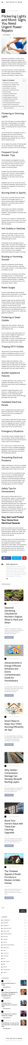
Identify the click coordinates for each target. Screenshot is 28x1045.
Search (2, 907)
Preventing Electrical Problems (12, 102)
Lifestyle (6, 953)
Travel (5, 972)
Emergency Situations (9, 100)
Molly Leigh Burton (7, 34)
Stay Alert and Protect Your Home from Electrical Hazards (14, 107)
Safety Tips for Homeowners (11, 104)
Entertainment (7, 933)
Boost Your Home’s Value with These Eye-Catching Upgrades (13, 826)
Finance (5, 939)
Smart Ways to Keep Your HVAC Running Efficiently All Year (13, 725)
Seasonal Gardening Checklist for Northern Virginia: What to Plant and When (13, 615)
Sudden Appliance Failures (10, 97)
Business (5, 922)
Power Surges (7, 91)
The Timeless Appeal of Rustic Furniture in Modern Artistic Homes (12, 877)
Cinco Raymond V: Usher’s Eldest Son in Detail (8, 1014)
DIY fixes (7, 484)
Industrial (6, 947)
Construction (7, 928)
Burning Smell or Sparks (10, 86)
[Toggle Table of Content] (23, 80)
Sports (5, 967)
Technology (6, 969)
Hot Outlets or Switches (10, 88)
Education (6, 931)
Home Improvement (8, 945)
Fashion (5, 936)
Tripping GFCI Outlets (9, 95)
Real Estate (6, 961)
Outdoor (5, 956)
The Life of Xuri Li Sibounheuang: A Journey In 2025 (9, 1004)
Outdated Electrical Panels (11, 99)
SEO (4, 964)
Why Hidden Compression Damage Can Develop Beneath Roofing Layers (13, 776)
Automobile (6, 920)
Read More (9, 637)
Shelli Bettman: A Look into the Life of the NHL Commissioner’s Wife (10, 1024)
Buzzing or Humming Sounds (11, 90)
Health (5, 942)
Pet (4, 958)
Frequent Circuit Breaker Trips (11, 84)
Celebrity (6, 925)
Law (4, 950)
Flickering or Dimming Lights (10, 82)
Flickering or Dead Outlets (10, 93)
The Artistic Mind (14, 2)
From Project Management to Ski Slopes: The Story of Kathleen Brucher (9, 994)
